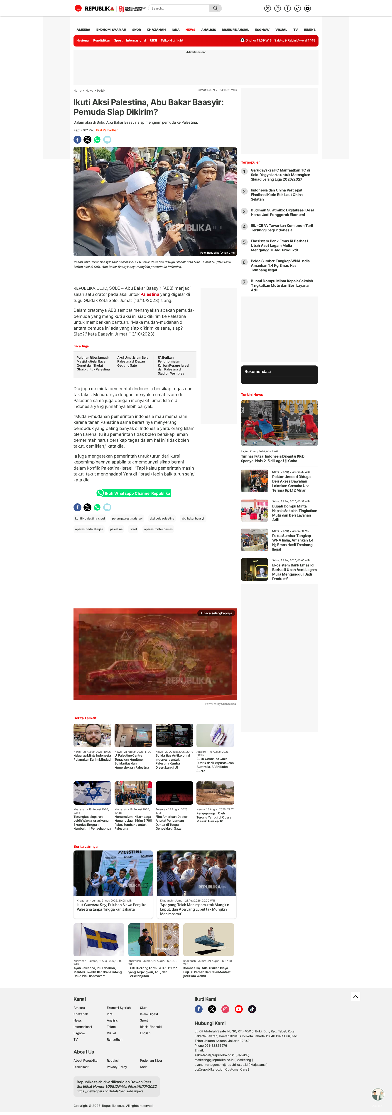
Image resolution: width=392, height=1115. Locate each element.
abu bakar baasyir (193, 518)
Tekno (111, 1027)
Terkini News (252, 394)
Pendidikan (101, 40)
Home (78, 90)
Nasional (83, 40)
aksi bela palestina (162, 518)
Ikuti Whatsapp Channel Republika (137, 493)
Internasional (136, 40)
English (145, 1033)
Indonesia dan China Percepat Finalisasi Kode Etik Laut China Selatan (277, 194)
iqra (175, 30)
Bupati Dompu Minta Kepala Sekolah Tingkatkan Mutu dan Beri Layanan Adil (282, 285)
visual (281, 30)
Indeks (310, 30)
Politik (101, 90)
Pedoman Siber (151, 1060)
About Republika (86, 1060)
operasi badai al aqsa (89, 529)
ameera (83, 30)
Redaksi (113, 1060)
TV (295, 30)
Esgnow (79, 1033)
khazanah (156, 30)
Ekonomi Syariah (111, 30)
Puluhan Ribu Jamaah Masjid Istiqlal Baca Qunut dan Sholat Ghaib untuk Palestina (93, 363)
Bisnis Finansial (235, 30)
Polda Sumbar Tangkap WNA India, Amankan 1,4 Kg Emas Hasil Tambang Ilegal (281, 265)
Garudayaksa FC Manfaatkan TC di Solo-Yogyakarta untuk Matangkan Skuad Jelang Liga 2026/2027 (281, 174)
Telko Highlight (172, 40)
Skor (143, 1008)
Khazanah (81, 1014)
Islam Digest (149, 1014)
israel (133, 529)
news (190, 30)
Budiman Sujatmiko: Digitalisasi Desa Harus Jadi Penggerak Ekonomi (282, 212)
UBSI (153, 40)
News (89, 90)
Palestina (150, 294)
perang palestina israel (127, 518)
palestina (116, 529)
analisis (208, 30)
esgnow (262, 30)
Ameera (79, 1008)
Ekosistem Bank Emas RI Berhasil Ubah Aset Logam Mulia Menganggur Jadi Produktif (279, 245)
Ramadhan (114, 1039)
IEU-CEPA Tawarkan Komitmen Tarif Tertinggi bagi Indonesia (282, 227)
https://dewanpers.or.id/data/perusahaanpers (110, 1091)
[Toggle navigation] (78, 8)
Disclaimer (81, 1067)
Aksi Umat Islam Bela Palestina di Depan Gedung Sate (132, 361)
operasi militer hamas (158, 529)
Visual (111, 1033)
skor (136, 30)
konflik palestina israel (90, 518)
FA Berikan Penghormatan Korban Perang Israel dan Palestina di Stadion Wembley (173, 365)
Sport (118, 40)
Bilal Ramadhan (107, 130)
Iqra (110, 1014)
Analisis (112, 1020)
